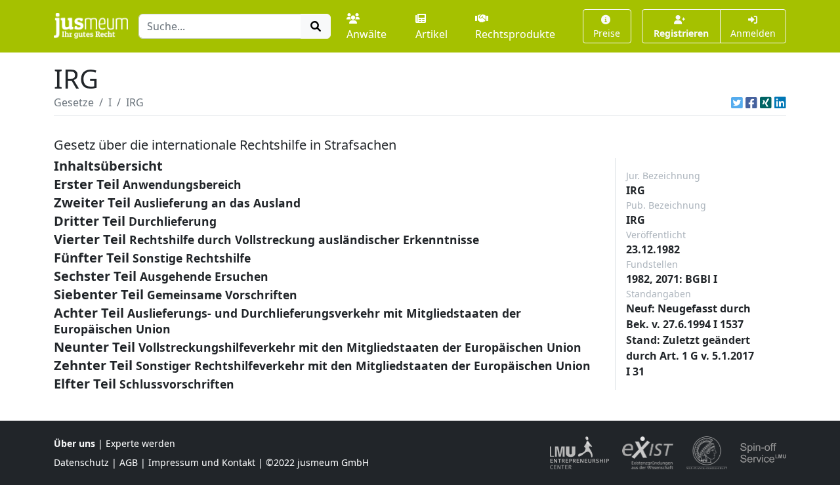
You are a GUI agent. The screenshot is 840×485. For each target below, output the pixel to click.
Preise (606, 33)
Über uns (74, 443)
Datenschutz (81, 462)
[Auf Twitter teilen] (737, 102)
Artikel (431, 34)
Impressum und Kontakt (201, 462)
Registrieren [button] (681, 33)
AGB (128, 462)
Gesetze (74, 102)
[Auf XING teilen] (766, 102)
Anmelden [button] (753, 33)
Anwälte (366, 34)
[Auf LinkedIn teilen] (780, 102)
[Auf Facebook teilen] (751, 102)
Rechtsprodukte (515, 34)
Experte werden (140, 443)
